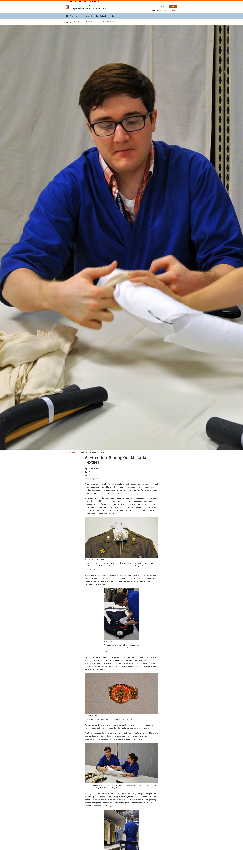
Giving (173, 6)
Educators (164, 10)
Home (67, 452)
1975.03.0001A (127, 719)
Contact (162, 6)
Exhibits (94, 16)
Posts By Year (107, 22)
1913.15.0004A (109, 651)
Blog (113, 16)
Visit (72, 16)
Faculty (172, 10)
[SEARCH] (153, 6)
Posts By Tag (92, 22)
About (78, 16)
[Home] (67, 16)
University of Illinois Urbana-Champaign (82, 1)
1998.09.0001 (90, 570)
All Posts (78, 22)
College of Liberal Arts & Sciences (86, 6)
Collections (104, 16)
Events (86, 16)
